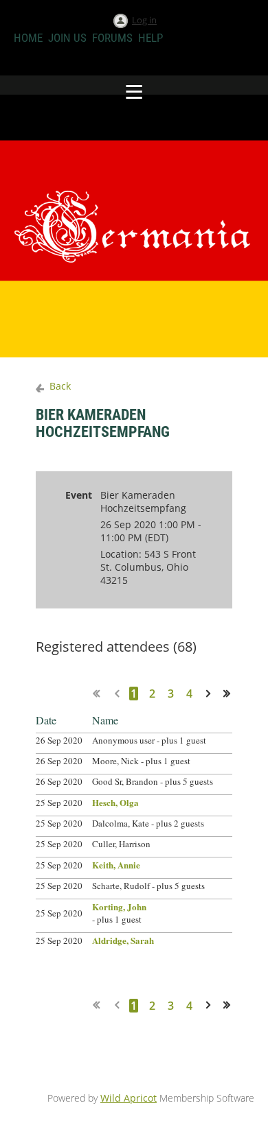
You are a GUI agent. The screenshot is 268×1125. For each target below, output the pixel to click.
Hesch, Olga (115, 802)
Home (28, 38)
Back (60, 385)
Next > (211, 693)
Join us (67, 38)
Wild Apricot (128, 1097)
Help (150, 38)
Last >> (231, 693)
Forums (112, 38)
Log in (144, 20)
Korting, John (119, 906)
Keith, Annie (116, 864)
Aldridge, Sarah (123, 940)
